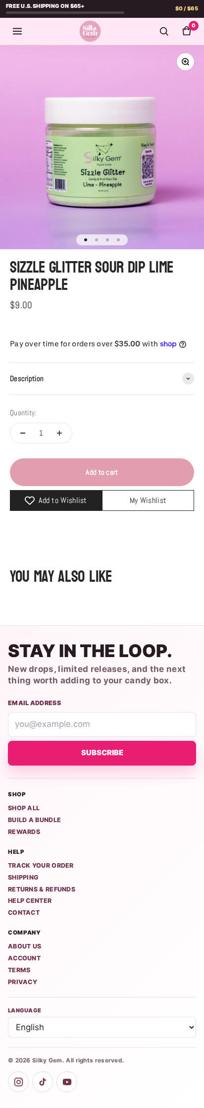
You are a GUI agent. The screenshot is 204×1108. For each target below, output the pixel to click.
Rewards (24, 831)
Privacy (22, 982)
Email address (34, 703)
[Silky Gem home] (90, 31)
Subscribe (102, 752)
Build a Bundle (34, 820)
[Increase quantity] (59, 433)
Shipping (23, 877)
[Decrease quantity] (22, 433)
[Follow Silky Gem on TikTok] (42, 1081)
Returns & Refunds (41, 889)
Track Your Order (41, 865)
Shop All (24, 808)
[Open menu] (17, 31)
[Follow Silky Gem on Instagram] (18, 1081)
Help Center (29, 900)
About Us (24, 946)
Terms (19, 970)
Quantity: (23, 412)
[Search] (164, 31)
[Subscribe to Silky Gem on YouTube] (66, 1081)
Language (24, 1010)
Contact (24, 912)
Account (24, 958)
